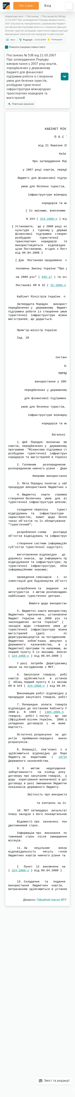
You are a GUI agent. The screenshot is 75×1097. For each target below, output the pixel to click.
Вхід (47, 5)
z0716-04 (65, 757)
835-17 (47, 277)
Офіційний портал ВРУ (52, 899)
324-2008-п (48, 219)
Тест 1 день (26, 5)
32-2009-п (58, 285)
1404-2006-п (54, 712)
